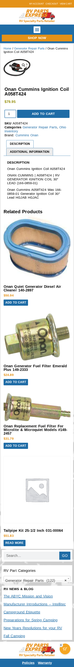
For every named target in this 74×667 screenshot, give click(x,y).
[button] (37, 29)
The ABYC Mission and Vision (28, 596)
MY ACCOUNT (36, 4)
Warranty (45, 663)
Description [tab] (20, 143)
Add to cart (43, 114)
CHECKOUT (52, 4)
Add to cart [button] (15, 302)
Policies (28, 663)
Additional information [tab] (29, 151)
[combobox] (37, 578)
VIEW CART (66, 4)
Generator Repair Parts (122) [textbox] (36, 580)
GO (65, 556)
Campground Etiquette (22, 612)
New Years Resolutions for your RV (33, 628)
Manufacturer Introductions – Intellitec (35, 604)
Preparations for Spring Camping (30, 620)
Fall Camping (14, 636)
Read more (14, 542)
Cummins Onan (26, 135)
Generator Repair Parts (29, 48)
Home (7, 48)
